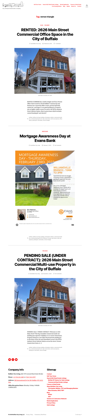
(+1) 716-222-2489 (18, 377)
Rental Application (64, 4)
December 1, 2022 (47, 273)
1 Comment (58, 43)
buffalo (30, 117)
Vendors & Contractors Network (57, 398)
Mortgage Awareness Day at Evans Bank (45, 138)
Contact (79, 6)
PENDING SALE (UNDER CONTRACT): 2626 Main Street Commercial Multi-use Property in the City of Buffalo (45, 262)
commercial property (36, 118)
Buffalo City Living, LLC (18, 414)
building (42, 117)
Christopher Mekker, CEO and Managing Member (63, 388)
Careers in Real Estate (75, 4)
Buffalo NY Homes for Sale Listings (58, 380)
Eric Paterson (44, 238)
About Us (73, 6)
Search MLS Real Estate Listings (50, 4)
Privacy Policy (51, 403)
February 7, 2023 (47, 145)
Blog (64, 6)
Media (68, 6)
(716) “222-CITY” (31, 377)
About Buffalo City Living (54, 386)
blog (41, 25)
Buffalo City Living (36, 43)
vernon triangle (46, 120)
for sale (42, 118)
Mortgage (45, 131)
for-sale (45, 250)
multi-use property (55, 118)
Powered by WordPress (40, 414)
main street (47, 118)
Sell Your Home (37, 4)
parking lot (34, 120)
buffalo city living (36, 117)
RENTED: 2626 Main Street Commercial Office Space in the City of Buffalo (45, 34)
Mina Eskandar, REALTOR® (56, 390)
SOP (49, 396)
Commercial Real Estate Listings (58, 382)
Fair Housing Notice (56, 6)
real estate (40, 120)
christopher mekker (49, 117)
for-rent (47, 25)
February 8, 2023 (48, 43)
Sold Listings (51, 405)
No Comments (58, 145)
